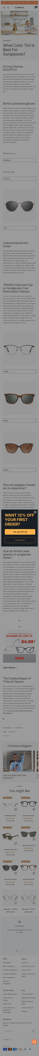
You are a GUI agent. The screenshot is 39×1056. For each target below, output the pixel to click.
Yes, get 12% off (20, 532)
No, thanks (20, 540)
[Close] (35, 512)
